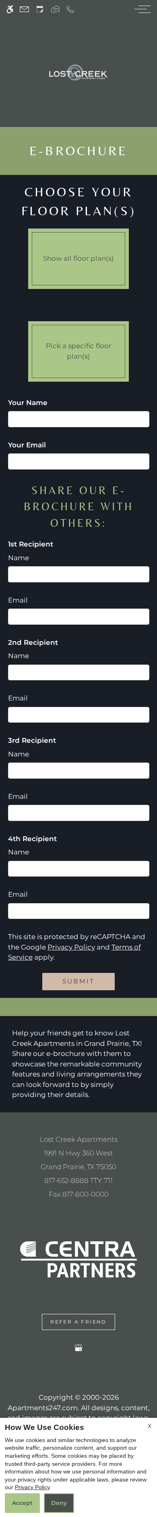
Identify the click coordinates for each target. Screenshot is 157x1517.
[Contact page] (24, 9)
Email (18, 600)
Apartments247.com (43, 1408)
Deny (59, 1503)
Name (18, 558)
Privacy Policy (71, 947)
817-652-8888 (78, 1180)
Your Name (28, 403)
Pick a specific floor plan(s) (79, 351)
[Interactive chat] (55, 9)
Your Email (27, 445)
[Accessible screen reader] (10, 9)
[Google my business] (78, 1349)
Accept (22, 1503)
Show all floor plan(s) (78, 258)
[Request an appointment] (40, 9)
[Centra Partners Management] (78, 1259)
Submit (78, 981)
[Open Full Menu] (140, 9)
